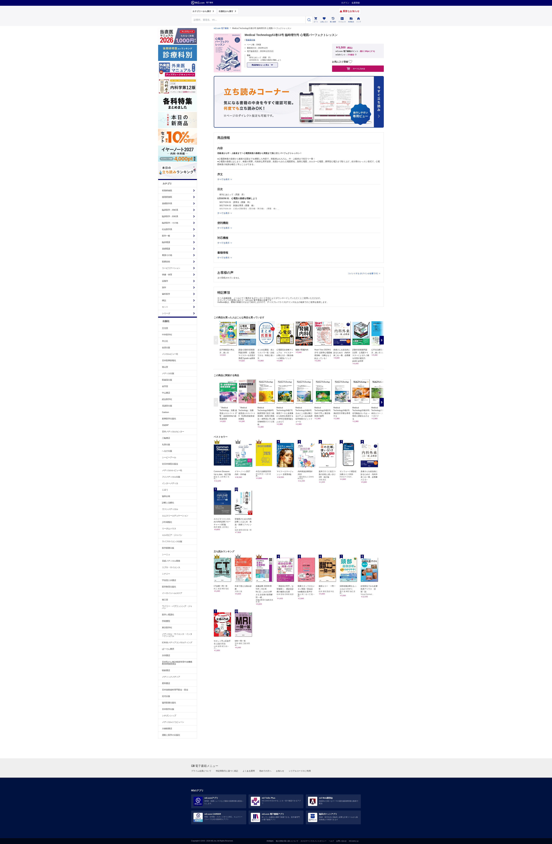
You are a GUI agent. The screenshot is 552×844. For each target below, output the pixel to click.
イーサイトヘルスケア (172, 593)
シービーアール (169, 457)
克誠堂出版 (167, 406)
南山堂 (165, 367)
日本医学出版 (168, 709)
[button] (381, 340)
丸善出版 (166, 444)
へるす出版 (167, 451)
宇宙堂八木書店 (169, 580)
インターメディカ (170, 483)
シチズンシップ (169, 715)
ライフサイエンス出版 (172, 541)
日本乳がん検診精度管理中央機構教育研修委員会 (177, 663)
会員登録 (356, 3)
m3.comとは (354, 841)
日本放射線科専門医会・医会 (175, 690)
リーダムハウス (169, 528)
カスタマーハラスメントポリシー (313, 841)
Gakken (165, 412)
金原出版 (166, 347)
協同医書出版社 (169, 702)
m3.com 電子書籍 (221, 28)
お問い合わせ (341, 841)
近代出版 (166, 696)
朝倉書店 (166, 670)
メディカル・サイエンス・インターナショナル (177, 635)
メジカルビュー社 (170, 354)
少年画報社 (167, 522)
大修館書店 (167, 728)
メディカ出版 (168, 373)
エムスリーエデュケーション (175, 515)
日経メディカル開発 (171, 561)
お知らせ (280, 771)
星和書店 (166, 683)
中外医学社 (167, 334)
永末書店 (166, 655)
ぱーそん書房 (168, 649)
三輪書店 (166, 438)
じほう (165, 490)
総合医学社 (167, 399)
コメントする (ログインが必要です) (363, 273)
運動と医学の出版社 (171, 735)
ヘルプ (331, 841)
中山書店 (166, 393)
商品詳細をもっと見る (260, 65)
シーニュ (166, 554)
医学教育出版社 (169, 587)
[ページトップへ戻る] (544, 839)
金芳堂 (165, 386)
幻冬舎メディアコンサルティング (177, 642)
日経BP (165, 425)
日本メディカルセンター (173, 431)
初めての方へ (265, 771)
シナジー (166, 574)
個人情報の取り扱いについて (287, 841)
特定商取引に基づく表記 (227, 771)
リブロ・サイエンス (171, 567)
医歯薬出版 (167, 380)
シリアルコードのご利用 (300, 771)
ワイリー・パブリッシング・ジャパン (177, 607)
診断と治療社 (168, 503)
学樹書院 (166, 621)
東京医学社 (167, 627)
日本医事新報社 (169, 360)
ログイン (345, 3)
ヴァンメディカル (170, 509)
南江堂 (165, 599)
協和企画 (166, 496)
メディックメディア (171, 677)
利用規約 (270, 841)
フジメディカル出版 (171, 477)
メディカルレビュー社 (172, 470)
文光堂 (165, 328)
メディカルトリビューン (173, 722)
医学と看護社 (168, 614)
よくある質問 (249, 771)
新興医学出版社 (169, 418)
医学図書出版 (168, 548)
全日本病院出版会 (170, 464)
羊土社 (165, 341)
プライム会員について (201, 771)
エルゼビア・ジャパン (172, 535)
